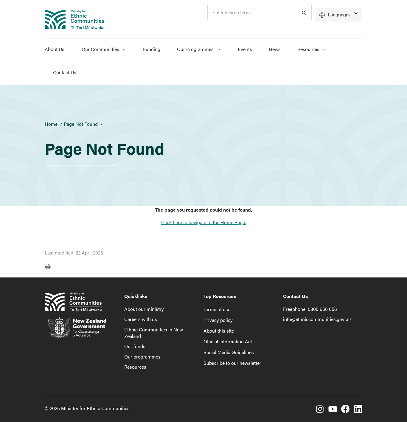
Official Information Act (228, 341)
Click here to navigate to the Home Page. (203, 222)
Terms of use (217, 309)
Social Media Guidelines (229, 352)
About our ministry (144, 308)
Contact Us (64, 72)
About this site (219, 330)
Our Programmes (196, 49)
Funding (151, 49)
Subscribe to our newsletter (232, 362)
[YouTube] (332, 409)
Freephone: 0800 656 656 (310, 308)
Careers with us (140, 319)
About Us (54, 49)
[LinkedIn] (358, 409)
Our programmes (142, 356)
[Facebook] (345, 409)
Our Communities (101, 49)
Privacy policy (218, 319)
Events (245, 49)
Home (51, 123)
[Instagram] (320, 409)
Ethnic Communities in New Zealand (153, 332)
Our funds (134, 346)
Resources (309, 49)
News (275, 49)
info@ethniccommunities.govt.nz (317, 319)
